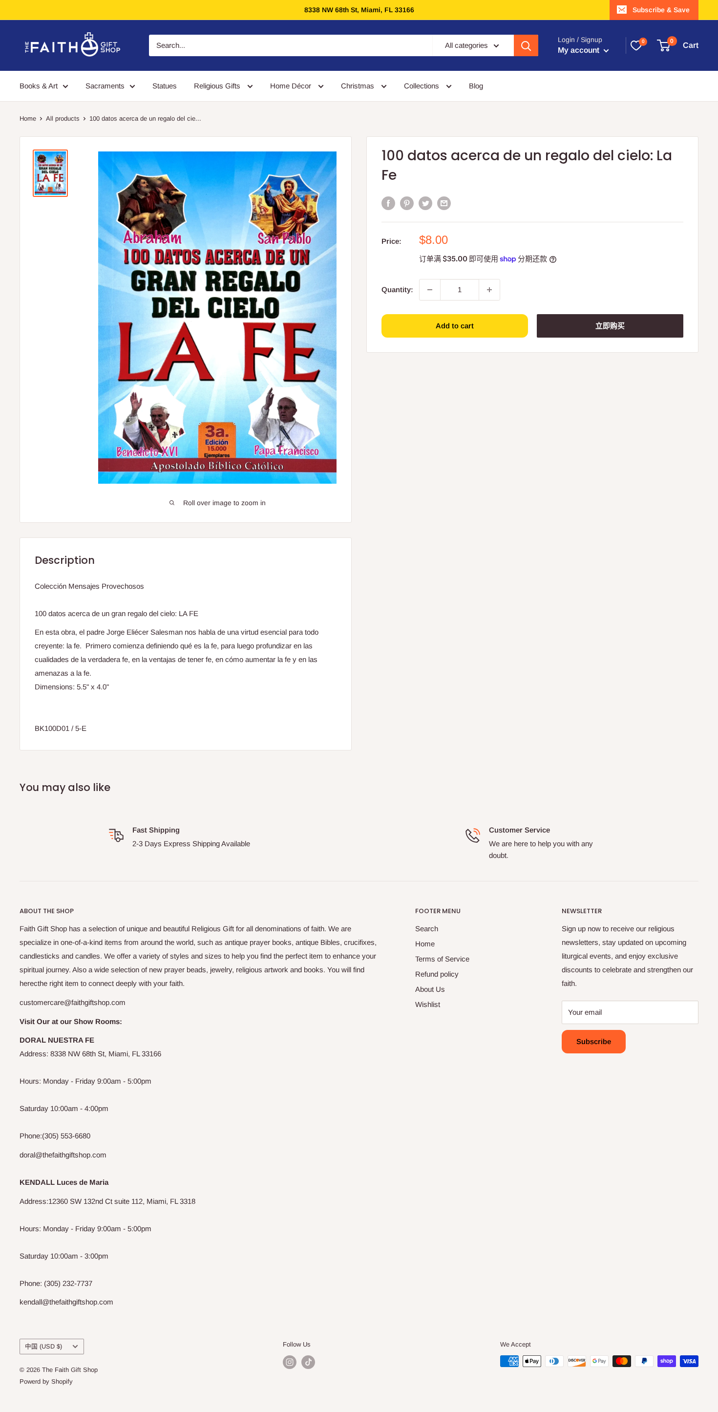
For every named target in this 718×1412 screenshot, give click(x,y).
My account (579, 50)
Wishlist (427, 1004)
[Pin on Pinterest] (407, 203)
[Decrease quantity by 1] (430, 289)
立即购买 (610, 325)
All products (63, 118)
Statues (164, 86)
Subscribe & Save (661, 10)
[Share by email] (444, 203)
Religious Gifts (218, 86)
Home (28, 118)
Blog (476, 86)
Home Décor (291, 86)
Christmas (358, 86)
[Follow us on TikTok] (308, 1362)
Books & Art (39, 86)
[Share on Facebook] (388, 203)
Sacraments (105, 86)
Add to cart (455, 325)
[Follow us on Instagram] (289, 1362)
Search (426, 928)
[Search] (526, 45)
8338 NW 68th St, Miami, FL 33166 (359, 10)
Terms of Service (442, 959)
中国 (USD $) (43, 1346)
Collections (422, 86)
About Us (430, 989)
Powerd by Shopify (46, 1381)
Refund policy (437, 974)
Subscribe (593, 1041)
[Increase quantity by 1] (489, 289)
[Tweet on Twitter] (425, 203)
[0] (636, 45)
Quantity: (397, 289)
